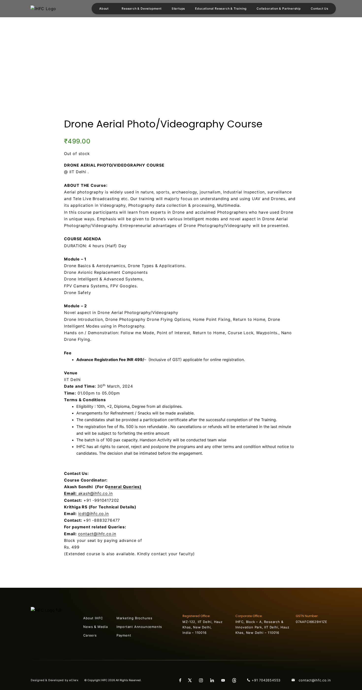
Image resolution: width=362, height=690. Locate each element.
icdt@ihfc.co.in (93, 513)
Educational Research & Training (221, 8)
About (104, 8)
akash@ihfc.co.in (88, 493)
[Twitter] (191, 680)
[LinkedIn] (213, 680)
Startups (178, 8)
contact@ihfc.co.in (97, 533)
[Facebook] (180, 680)
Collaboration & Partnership (279, 8)
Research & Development (142, 8)
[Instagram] (202, 680)
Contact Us (319, 8)
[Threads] (236, 680)
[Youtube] (225, 680)
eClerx (76, 680)
